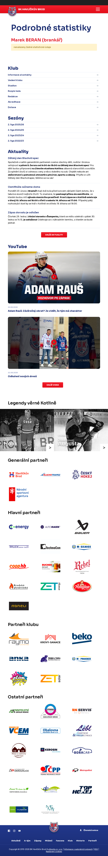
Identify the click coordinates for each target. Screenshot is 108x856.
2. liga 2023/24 (16, 135)
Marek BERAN (26, 40)
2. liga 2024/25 (16, 130)
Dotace (12, 107)
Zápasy (37, 841)
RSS (96, 849)
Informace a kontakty (19, 74)
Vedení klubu (15, 80)
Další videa (53, 385)
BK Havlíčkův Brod (31, 9)
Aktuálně (15, 841)
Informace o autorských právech (78, 849)
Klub (70, 841)
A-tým (27, 841)
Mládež (48, 841)
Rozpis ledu (14, 91)
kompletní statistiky (81, 55)
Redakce (13, 96)
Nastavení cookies (54, 851)
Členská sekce (90, 830)
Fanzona (60, 841)
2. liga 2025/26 (16, 124)
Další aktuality (54, 235)
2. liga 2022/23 (16, 140)
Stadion (12, 85)
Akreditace (14, 102)
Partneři (92, 841)
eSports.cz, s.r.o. (55, 849)
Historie (80, 841)
